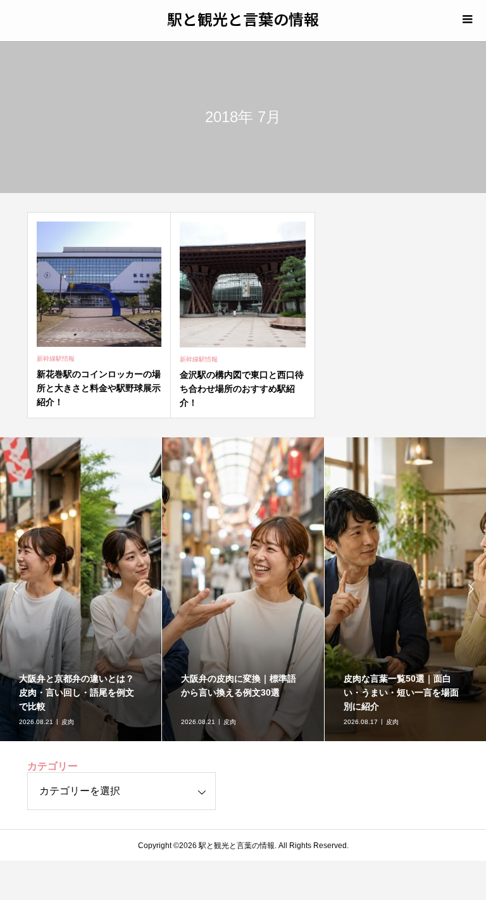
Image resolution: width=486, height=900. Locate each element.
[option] (81, 589)
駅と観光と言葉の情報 (243, 19)
